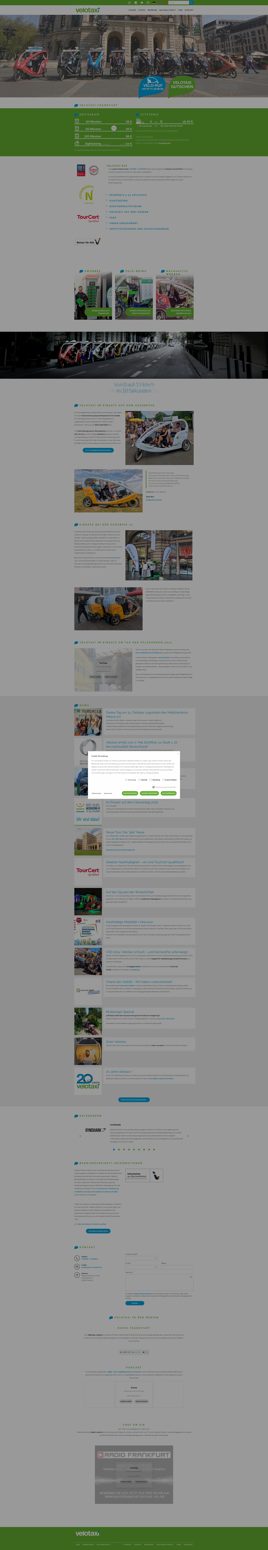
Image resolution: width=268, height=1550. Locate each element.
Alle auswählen (168, 793)
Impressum (108, 793)
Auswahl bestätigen (149, 793)
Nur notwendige (130, 793)
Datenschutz (96, 793)
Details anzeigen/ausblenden (165, 787)
